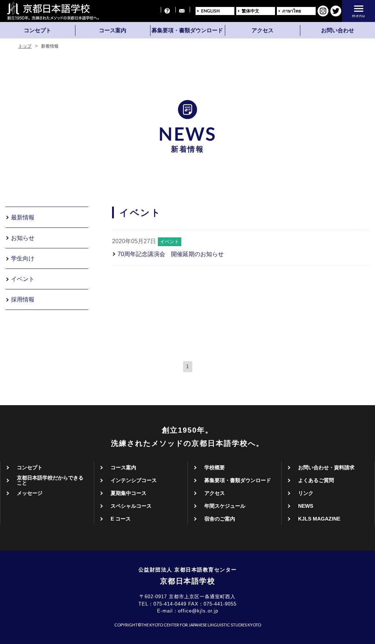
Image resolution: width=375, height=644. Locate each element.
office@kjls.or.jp (198, 611)
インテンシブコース (134, 480)
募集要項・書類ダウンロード (187, 30)
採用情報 (22, 300)
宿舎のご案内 (219, 518)
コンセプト (37, 30)
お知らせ (22, 238)
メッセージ (29, 493)
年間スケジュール (224, 505)
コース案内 (112, 30)
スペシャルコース (131, 505)
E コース (121, 518)
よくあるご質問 (316, 480)
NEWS (305, 505)
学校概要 (214, 467)
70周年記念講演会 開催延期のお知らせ (171, 254)
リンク (305, 493)
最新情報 (22, 218)
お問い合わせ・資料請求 (326, 467)
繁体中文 (250, 11)
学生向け (22, 259)
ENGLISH (210, 11)
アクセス (263, 30)
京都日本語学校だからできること (50, 480)
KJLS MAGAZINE (319, 518)
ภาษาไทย (291, 11)
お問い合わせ (337, 30)
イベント (22, 279)
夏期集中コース (128, 493)
